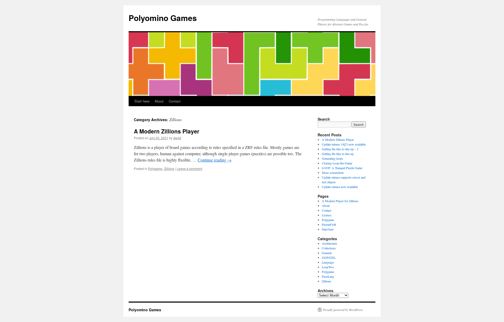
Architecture (329, 243)
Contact (175, 101)
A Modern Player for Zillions (340, 201)
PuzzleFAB (329, 224)
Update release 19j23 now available (344, 144)
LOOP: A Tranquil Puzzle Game (342, 168)
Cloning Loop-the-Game (337, 163)
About (159, 101)
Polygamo (155, 168)
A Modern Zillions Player (166, 131)
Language (328, 262)
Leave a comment (189, 168)
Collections (329, 248)
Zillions (169, 168)
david (177, 138)
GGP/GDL (329, 257)
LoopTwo (328, 267)
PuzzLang (328, 276)
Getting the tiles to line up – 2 (340, 149)
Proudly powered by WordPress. (343, 310)
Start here (141, 101)
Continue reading (215, 160)
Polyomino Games (163, 17)
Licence (326, 215)
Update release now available (340, 187)
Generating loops (332, 158)
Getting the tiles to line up (338, 154)
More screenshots (333, 172)
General (327, 253)
